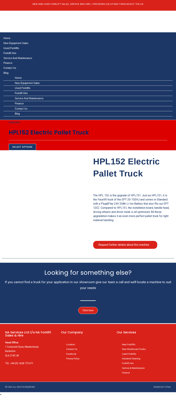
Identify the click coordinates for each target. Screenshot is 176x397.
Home (6, 38)
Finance (7, 62)
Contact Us (9, 67)
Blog (5, 72)
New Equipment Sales (15, 43)
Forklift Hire (9, 53)
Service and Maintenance (17, 58)
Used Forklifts (11, 48)
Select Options (22, 147)
